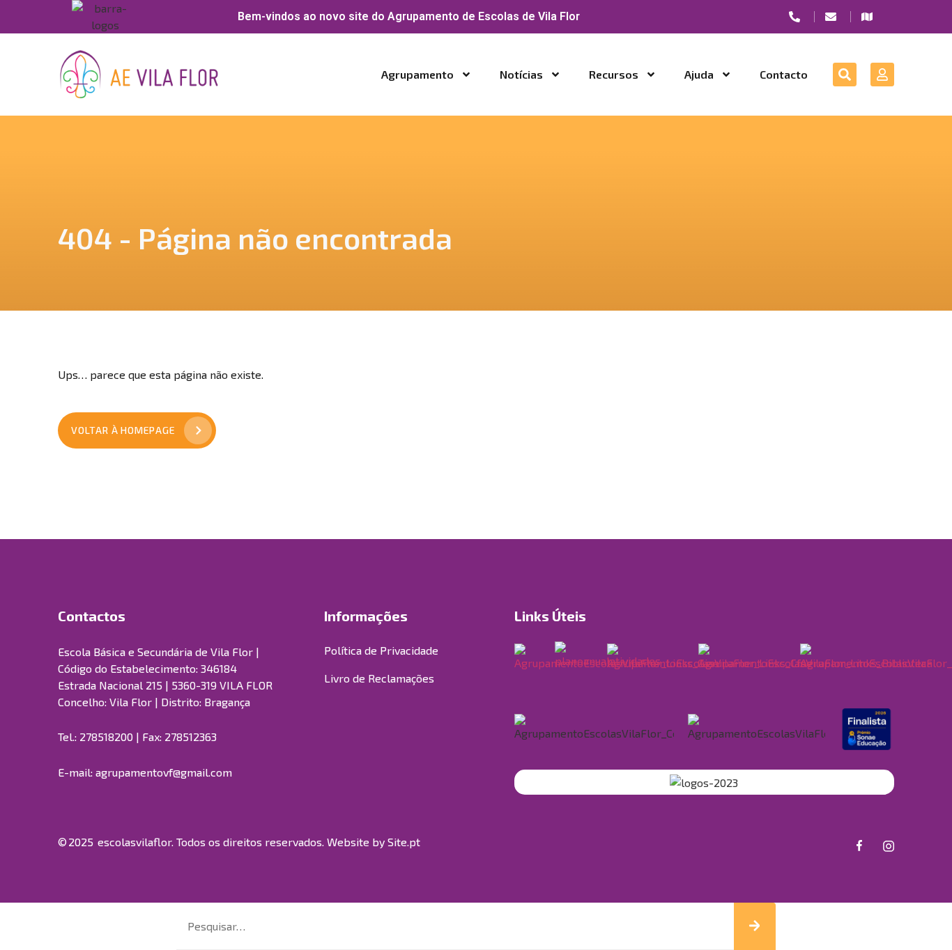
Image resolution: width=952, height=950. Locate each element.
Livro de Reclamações (379, 678)
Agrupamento (417, 74)
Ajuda (699, 74)
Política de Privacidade (381, 650)
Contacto (784, 74)
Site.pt (403, 841)
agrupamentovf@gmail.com (163, 772)
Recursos (613, 74)
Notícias (521, 74)
